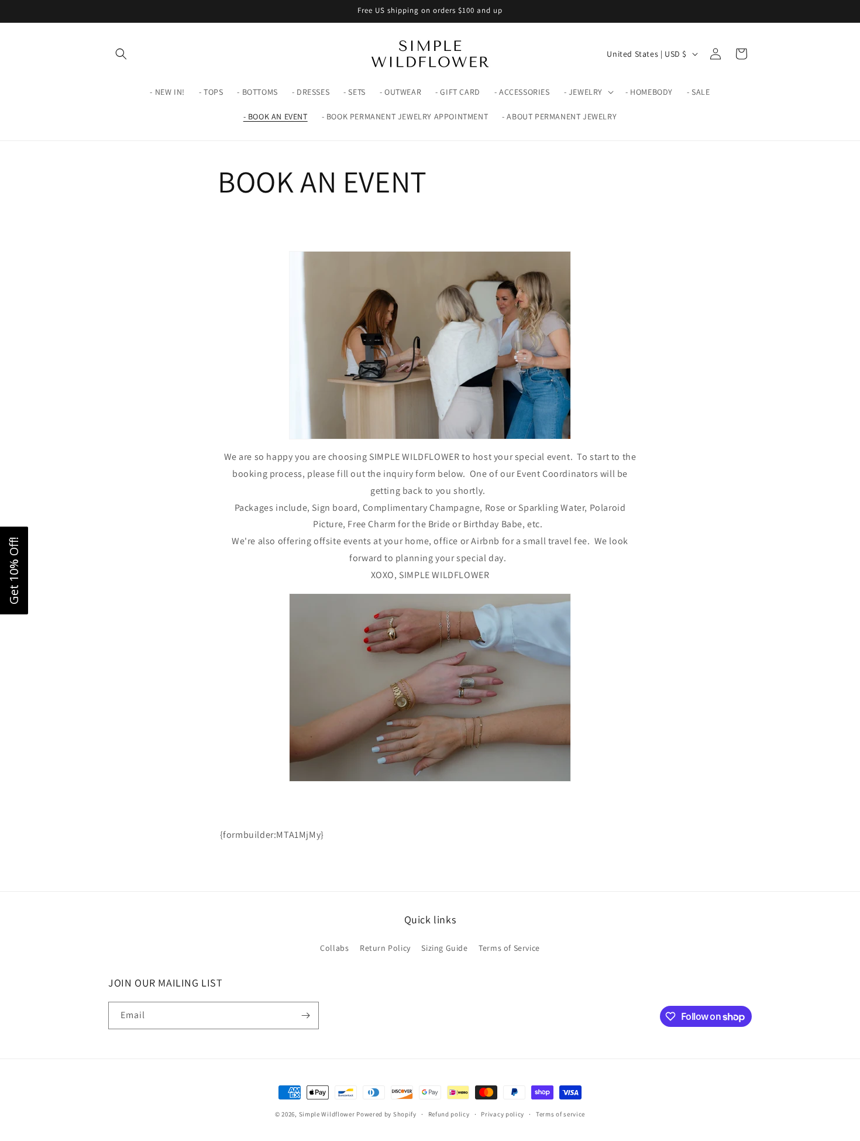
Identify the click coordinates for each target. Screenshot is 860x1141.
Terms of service (560, 1114)
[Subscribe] (305, 1015)
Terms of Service (509, 948)
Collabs (334, 948)
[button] (121, 54)
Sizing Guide (444, 948)
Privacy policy (502, 1114)
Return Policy (385, 948)
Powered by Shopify (386, 1114)
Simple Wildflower (327, 1114)
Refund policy (449, 1114)
